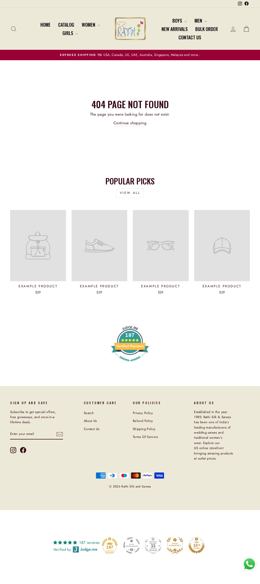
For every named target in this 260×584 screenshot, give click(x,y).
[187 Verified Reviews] (130, 364)
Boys (177, 20)
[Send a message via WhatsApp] (249, 564)
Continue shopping (130, 123)
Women (89, 24)
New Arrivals (174, 29)
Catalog (66, 24)
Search (89, 413)
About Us (90, 420)
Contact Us (189, 37)
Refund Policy (143, 420)
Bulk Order (206, 29)
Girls (68, 33)
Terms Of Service (145, 436)
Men (198, 20)
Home (45, 24)
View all (130, 193)
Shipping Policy (144, 429)
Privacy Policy (143, 413)
